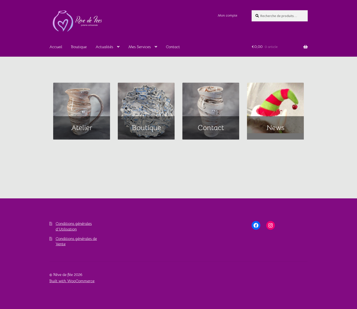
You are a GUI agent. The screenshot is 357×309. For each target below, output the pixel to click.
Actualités (104, 46)
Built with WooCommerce (71, 281)
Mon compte (227, 15)
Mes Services (139, 46)
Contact (173, 46)
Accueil (55, 46)
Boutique (79, 46)
